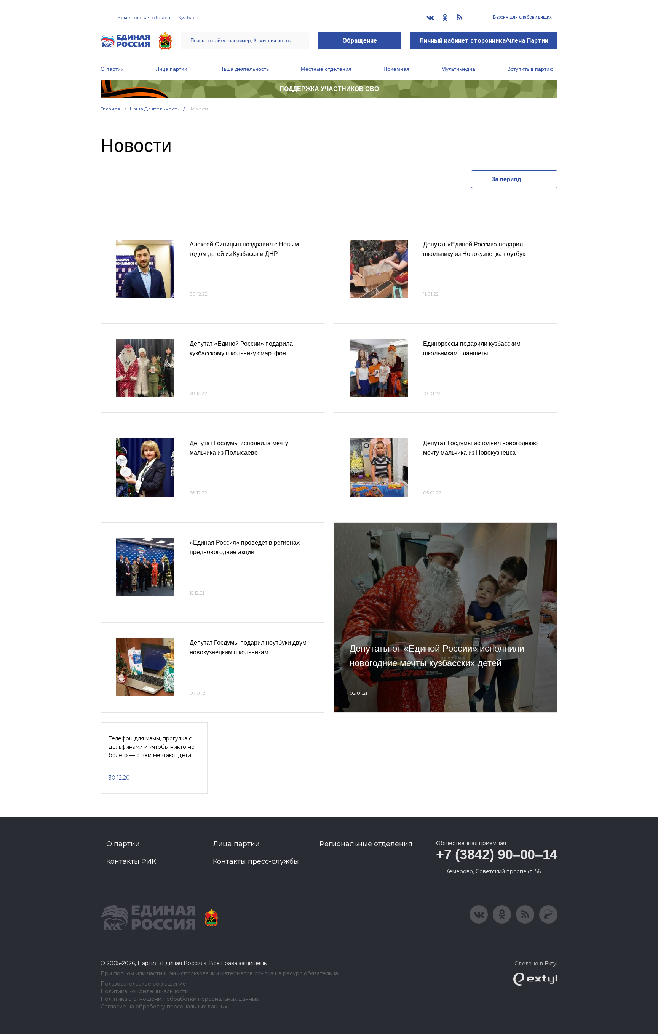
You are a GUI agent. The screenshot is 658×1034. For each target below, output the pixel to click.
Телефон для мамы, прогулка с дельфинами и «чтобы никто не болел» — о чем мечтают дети (152, 747)
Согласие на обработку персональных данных (164, 1007)
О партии (112, 69)
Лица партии (171, 69)
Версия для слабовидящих (522, 17)
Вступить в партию (530, 69)
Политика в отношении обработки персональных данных (180, 999)
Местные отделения (326, 69)
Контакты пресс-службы (256, 861)
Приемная (396, 69)
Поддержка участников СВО (329, 89)
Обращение (359, 40)
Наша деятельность (244, 69)
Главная (111, 109)
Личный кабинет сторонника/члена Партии (483, 40)
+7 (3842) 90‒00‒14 (496, 854)
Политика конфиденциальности (144, 991)
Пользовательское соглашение (143, 984)
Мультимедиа (458, 69)
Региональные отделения (365, 844)
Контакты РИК (131, 861)
